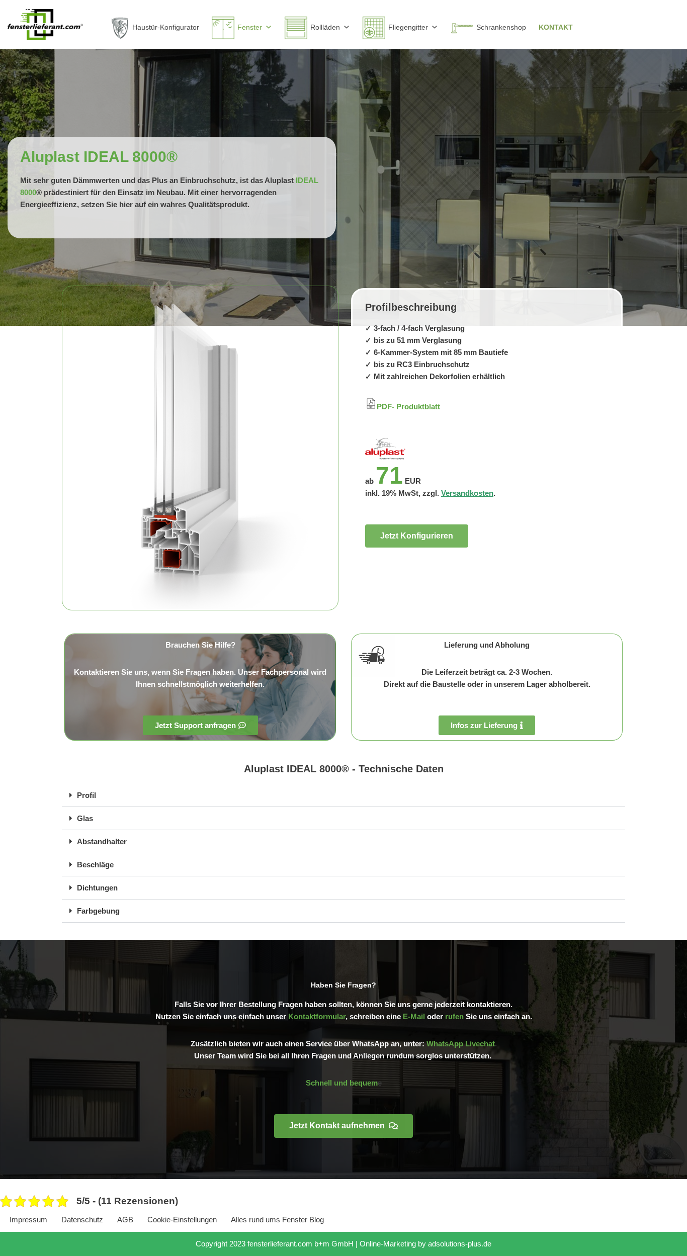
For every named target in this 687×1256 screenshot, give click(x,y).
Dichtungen (97, 887)
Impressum (28, 1219)
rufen (454, 1016)
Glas (85, 818)
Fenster (249, 27)
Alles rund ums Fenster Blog (277, 1219)
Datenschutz (82, 1219)
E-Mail (414, 1016)
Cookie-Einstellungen (182, 1219)
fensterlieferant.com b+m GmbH (300, 1243)
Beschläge (95, 864)
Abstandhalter (102, 841)
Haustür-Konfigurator (165, 27)
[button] (343, 795)
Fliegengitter (408, 27)
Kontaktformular (317, 1016)
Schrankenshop (501, 27)
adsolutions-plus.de (459, 1243)
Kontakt (556, 27)
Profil (86, 795)
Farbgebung (98, 911)
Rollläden (325, 27)
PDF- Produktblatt (408, 406)
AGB (125, 1219)
